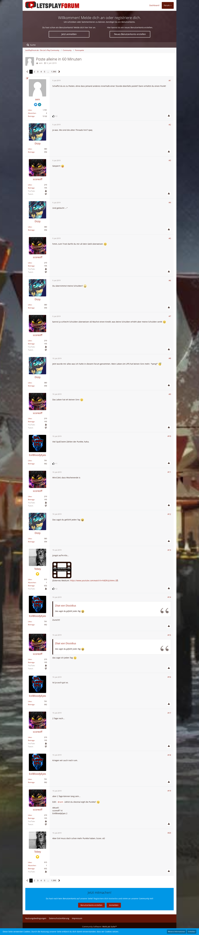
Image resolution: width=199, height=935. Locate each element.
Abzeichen (32, 113)
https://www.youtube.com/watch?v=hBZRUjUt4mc (92, 580)
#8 (170, 358)
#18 (169, 755)
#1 (170, 80)
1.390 (53, 71)
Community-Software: (99, 926)
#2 (170, 124)
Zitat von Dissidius (65, 605)
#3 (170, 160)
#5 (170, 238)
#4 (170, 202)
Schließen (191, 931)
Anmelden (113, 905)
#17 (169, 713)
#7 (170, 316)
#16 (169, 677)
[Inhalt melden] (169, 116)
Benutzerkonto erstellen (91, 905)
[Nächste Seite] (59, 72)
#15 (169, 635)
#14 (169, 597)
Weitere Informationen (176, 931)
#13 (169, 550)
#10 (169, 436)
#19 (169, 790)
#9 (170, 394)
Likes (30, 110)
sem (41, 63)
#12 (169, 514)
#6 (170, 280)
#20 (169, 833)
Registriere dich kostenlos (106, 898)
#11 (169, 472)
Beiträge (31, 116)
